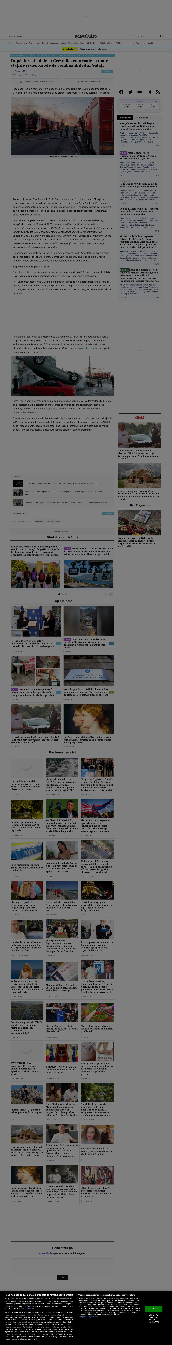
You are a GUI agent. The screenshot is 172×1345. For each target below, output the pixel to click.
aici (67, 1327)
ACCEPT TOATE (153, 1309)
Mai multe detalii (27, 1308)
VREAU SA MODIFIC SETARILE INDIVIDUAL (153, 1318)
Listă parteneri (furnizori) (88, 1317)
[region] (86, 1318)
